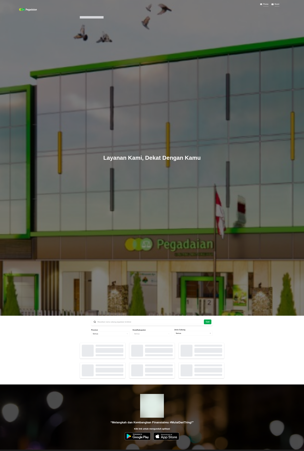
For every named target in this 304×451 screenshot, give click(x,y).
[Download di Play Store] (138, 436)
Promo (265, 4)
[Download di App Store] (166, 436)
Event (277, 4)
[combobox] (110, 333)
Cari (207, 322)
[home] (28, 9)
